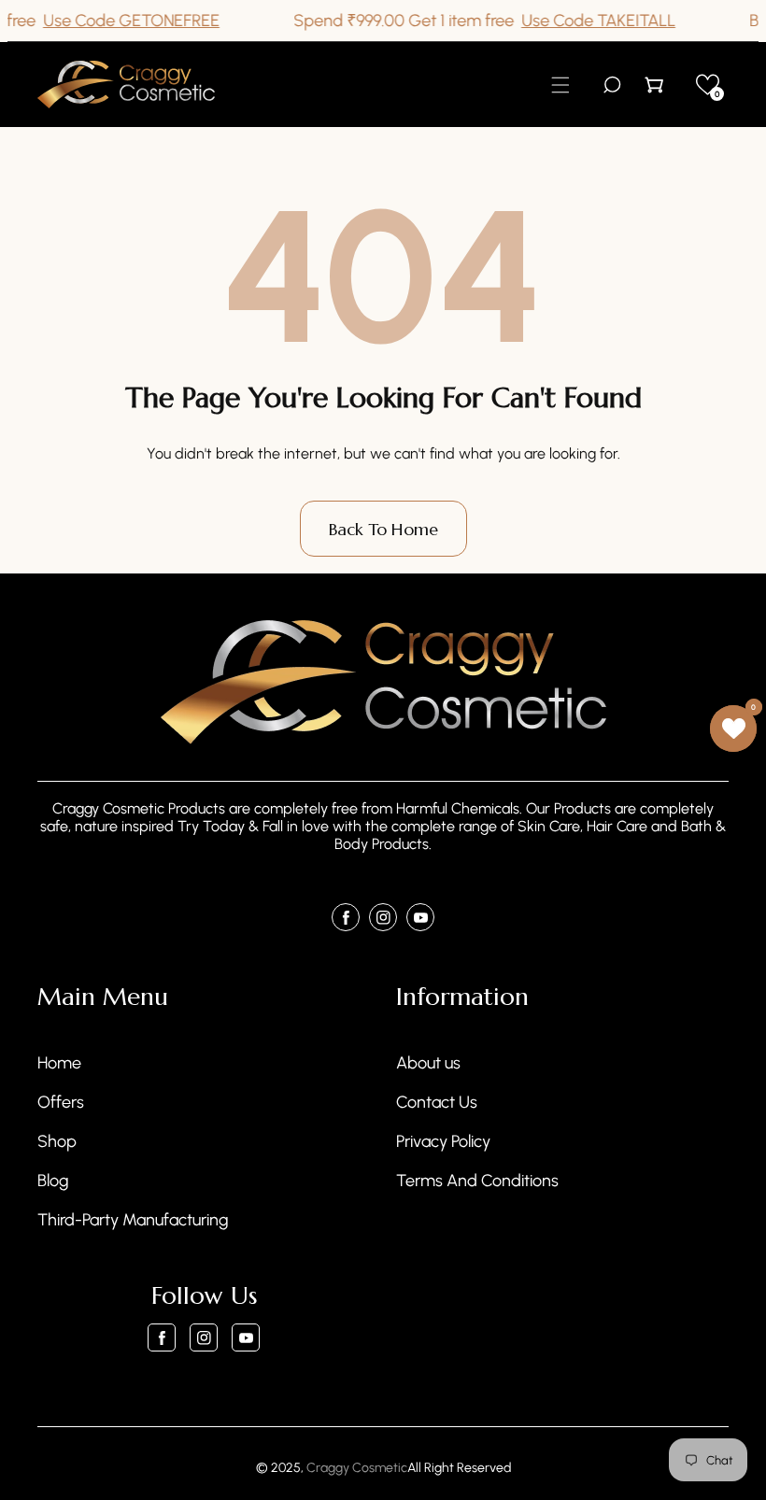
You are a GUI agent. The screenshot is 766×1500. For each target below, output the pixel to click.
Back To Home (383, 529)
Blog (53, 1180)
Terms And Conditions (477, 1180)
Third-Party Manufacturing (133, 1220)
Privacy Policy (443, 1141)
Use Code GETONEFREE (115, 20)
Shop (57, 1141)
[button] (560, 85)
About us (428, 1063)
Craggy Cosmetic (356, 1468)
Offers (60, 1102)
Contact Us (436, 1102)
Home (59, 1063)
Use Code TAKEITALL (582, 20)
